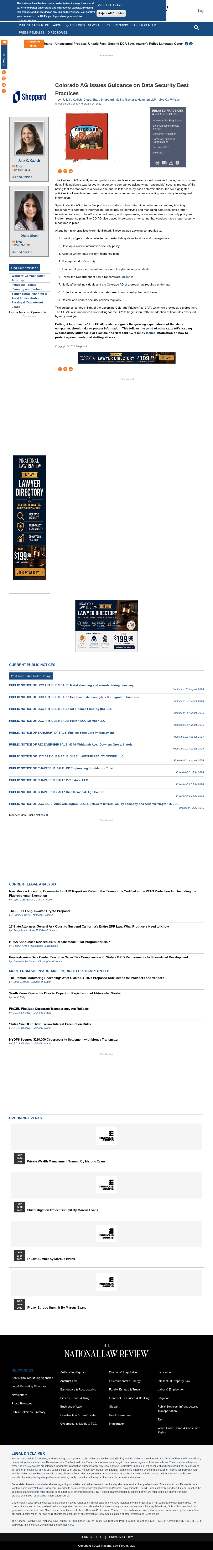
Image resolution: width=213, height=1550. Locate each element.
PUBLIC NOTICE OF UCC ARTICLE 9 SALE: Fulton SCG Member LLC (57, 720)
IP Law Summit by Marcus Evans (51, 1259)
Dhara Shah (29, 235)
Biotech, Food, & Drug (74, 1398)
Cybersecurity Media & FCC (78, 1423)
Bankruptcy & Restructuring (78, 1389)
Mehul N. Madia (42, 1012)
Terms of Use (172, 1458)
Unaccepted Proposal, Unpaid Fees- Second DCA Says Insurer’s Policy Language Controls (112, 43)
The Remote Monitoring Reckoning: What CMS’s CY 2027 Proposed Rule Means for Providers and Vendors (86, 978)
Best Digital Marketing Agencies (32, 1377)
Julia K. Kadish (29, 160)
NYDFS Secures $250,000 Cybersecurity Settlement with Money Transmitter (64, 1039)
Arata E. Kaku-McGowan (43, 930)
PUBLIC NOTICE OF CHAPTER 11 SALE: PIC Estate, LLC (48, 780)
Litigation (164, 1398)
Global (113, 1406)
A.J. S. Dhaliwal (22, 1012)
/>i (178, 163)
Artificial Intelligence (73, 1372)
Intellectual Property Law (174, 1381)
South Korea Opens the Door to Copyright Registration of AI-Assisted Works (65, 993)
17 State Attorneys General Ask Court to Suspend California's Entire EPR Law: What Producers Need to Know (89, 926)
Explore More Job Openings (26, 312)
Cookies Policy (26, 20)
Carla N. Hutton (44, 899)
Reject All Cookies (111, 13)
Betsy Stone (20, 930)
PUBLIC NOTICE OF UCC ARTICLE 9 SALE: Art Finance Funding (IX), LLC (60, 709)
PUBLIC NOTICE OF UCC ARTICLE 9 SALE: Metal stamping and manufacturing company (71, 685)
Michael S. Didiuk (43, 915)
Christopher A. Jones (50, 961)
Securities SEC (161, 147)
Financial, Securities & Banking (129, 1398)
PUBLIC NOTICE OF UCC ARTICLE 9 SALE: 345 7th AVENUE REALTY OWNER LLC (66, 756)
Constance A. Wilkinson (44, 945)
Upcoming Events (25, 1118)
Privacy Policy (193, 1458)
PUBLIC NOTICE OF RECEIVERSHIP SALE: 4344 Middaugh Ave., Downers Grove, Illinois (71, 744)
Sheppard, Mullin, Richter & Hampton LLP (128, 99)
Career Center (143, 25)
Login (202, 10)
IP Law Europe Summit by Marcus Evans (56, 1307)
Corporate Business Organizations (163, 140)
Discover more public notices (27, 815)
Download (171, 163)
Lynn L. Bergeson (23, 899)
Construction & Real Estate (78, 1415)
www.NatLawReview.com (26, 1466)
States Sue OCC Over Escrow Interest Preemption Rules (50, 1024)
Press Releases (22, 1403)
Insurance (164, 1372)
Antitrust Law (68, 1381)
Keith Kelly (20, 997)
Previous (186, 43)
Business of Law (71, 1406)
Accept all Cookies (110, 5)
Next (191, 43)
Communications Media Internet (165, 127)
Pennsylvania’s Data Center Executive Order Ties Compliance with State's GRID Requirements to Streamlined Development (98, 957)
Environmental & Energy (125, 1381)
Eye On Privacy (169, 99)
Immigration (117, 1423)
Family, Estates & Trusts (125, 1389)
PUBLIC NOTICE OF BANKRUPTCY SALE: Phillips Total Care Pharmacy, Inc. (62, 732)
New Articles (4, 57)
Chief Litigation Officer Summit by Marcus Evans (62, 1210)
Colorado (157, 152)
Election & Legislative (123, 1372)
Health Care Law (120, 1415)
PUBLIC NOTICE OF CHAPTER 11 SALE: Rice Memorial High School (56, 792)
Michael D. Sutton (41, 981)
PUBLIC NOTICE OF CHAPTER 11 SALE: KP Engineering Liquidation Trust (61, 768)
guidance (105, 180)
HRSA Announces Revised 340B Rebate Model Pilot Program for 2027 (59, 942)
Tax (160, 1419)
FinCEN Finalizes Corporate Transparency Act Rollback (49, 1008)
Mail (165, 163)
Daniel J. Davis (22, 915)
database (129, 1462)
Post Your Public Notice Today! (31, 676)
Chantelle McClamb (25, 961)
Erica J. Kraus (21, 981)
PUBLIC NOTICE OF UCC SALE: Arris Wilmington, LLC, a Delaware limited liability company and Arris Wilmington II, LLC (93, 804)
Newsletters (99, 25)
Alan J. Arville (21, 945)
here (194, 307)
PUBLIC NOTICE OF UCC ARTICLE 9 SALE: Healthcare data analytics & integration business (74, 697)
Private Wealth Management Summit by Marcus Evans (66, 1161)
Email (19, 166)
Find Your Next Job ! (24, 267)
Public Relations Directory (28, 1412)
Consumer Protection (164, 133)
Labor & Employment (171, 1389)
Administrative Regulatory (167, 120)
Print (158, 163)
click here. (68, 1524)
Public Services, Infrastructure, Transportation (178, 1409)
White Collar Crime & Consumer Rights (179, 1430)
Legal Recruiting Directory (29, 1386)
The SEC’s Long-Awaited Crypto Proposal (39, 911)
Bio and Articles (22, 176)
